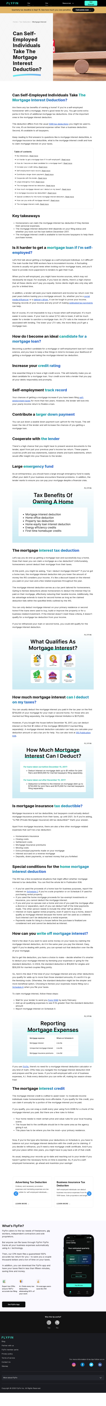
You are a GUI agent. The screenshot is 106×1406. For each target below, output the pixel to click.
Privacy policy (7, 1354)
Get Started (91, 3)
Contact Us (6, 1362)
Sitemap (5, 1366)
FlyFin (26, 1066)
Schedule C (32, 891)
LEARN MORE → (22, 1204)
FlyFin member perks (10, 1350)
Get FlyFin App (14, 1304)
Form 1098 (53, 1000)
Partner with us (8, 1345)
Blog (3, 1341)
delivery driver (41, 299)
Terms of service (8, 1358)
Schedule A (18, 987)
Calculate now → (83, 10)
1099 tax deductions (59, 124)
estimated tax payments (81, 303)
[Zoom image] (53, 514)
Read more (34, 156)
